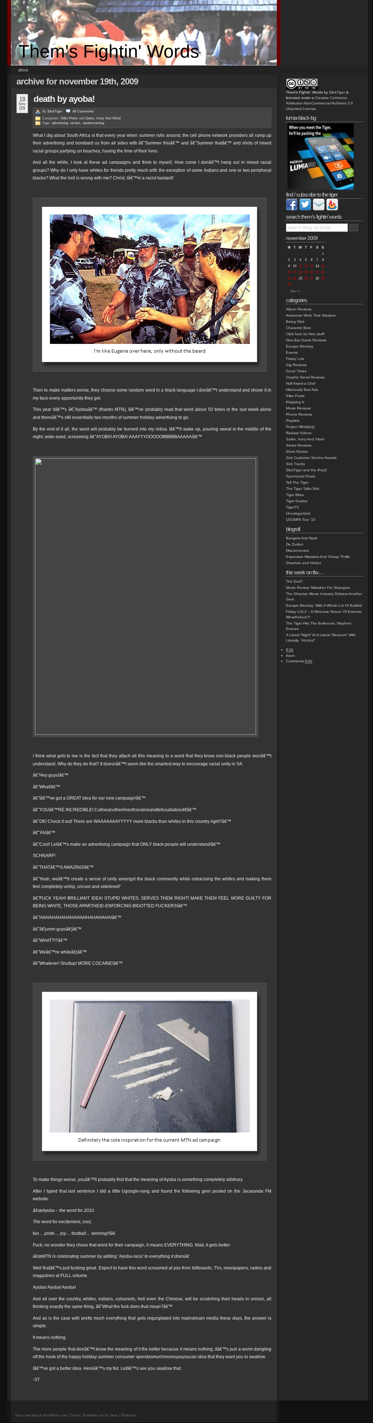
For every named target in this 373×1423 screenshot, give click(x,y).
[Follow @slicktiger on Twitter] (305, 209)
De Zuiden (294, 544)
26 (306, 278)
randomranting (93, 123)
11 (300, 266)
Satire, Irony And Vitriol (103, 118)
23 (289, 278)
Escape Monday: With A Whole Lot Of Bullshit (324, 605)
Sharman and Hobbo (303, 563)
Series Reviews (298, 445)
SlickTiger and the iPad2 (306, 470)
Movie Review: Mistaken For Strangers (318, 588)
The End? (294, 581)
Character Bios (298, 328)
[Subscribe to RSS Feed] (332, 209)
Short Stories (297, 451)
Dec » (295, 291)
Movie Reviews (298, 408)
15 (323, 266)
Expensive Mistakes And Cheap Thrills (318, 557)
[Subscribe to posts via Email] (319, 209)
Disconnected (297, 550)
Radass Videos (298, 433)
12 (306, 266)
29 (323, 278)
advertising (60, 123)
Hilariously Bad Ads (302, 390)
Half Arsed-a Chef (300, 383)
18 (300, 272)
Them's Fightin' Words (108, 51)
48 (83, 111)
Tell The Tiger (297, 482)
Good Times (296, 371)
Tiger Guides (296, 501)
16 (289, 272)
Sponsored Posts (300, 476)
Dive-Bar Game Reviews (306, 340)
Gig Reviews (296, 365)
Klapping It (295, 402)
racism (75, 123)
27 (311, 278)
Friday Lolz (295, 359)
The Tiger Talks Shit (302, 489)
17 (295, 272)
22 (323, 272)
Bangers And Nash (302, 538)
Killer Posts (69, 118)
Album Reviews (298, 309)
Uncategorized (298, 513)
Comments (299, 661)
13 (311, 266)
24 (295, 278)
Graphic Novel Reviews (305, 377)
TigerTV (292, 507)
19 (306, 272)
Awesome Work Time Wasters (310, 315)
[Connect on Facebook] (292, 209)
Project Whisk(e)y (300, 427)
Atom (290, 656)
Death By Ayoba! (64, 99)
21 (317, 272)
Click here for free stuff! (305, 334)
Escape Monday (299, 346)
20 (311, 272)
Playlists (292, 421)
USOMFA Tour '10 (300, 520)
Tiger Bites (295, 495)
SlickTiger (54, 111)
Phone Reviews (299, 414)
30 (289, 284)
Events (292, 352)
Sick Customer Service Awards (311, 458)
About (23, 70)
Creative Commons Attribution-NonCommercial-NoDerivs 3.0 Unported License (319, 103)
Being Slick (295, 322)
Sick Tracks (295, 464)
